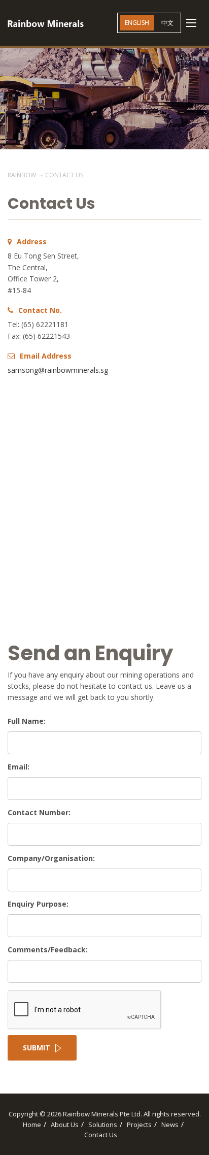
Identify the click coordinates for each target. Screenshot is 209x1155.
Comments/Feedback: (48, 949)
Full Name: (27, 721)
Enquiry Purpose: (38, 904)
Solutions (102, 1124)
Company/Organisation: (51, 858)
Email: (18, 767)
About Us (65, 1124)
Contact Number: (39, 812)
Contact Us (100, 1134)
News (170, 1124)
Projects (139, 1124)
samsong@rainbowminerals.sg (58, 370)
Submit (36, 1047)
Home (32, 1124)
